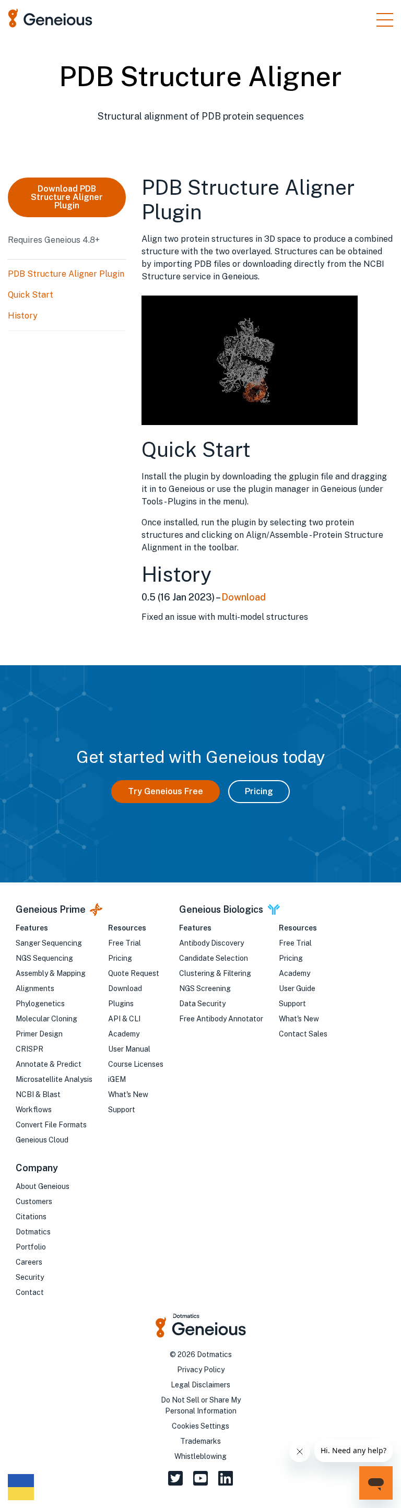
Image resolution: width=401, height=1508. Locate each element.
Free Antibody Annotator (221, 1019)
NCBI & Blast (38, 1094)
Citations (31, 1216)
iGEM (117, 1079)
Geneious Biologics (221, 909)
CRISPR (29, 1049)
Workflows (34, 1109)
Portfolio (31, 1247)
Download (243, 597)
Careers (29, 1262)
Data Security (202, 1003)
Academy (123, 1034)
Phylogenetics (40, 1003)
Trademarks (200, 1441)
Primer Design (39, 1034)
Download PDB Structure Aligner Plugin (67, 197)
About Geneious (42, 1186)
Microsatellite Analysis (54, 1079)
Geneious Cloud (42, 1140)
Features (32, 928)
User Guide (297, 988)
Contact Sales (303, 1034)
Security (30, 1277)
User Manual (129, 1049)
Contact (30, 1292)
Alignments (35, 988)
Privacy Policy (201, 1369)
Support (121, 1109)
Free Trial (124, 943)
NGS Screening (205, 988)
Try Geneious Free (165, 791)
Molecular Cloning (46, 1019)
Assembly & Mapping (51, 973)
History (23, 316)
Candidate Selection (213, 958)
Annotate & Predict (48, 1064)
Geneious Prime (51, 909)
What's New (128, 1094)
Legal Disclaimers (200, 1385)
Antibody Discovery (211, 943)
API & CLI (124, 1019)
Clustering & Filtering (215, 973)
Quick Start (30, 295)
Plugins (121, 1003)
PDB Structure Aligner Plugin (66, 274)
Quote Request (133, 973)
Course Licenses (135, 1064)
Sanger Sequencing (49, 943)
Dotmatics (33, 1232)
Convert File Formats (51, 1125)
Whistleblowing (200, 1456)
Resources (127, 928)
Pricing (259, 791)
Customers (34, 1201)
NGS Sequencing (44, 958)
